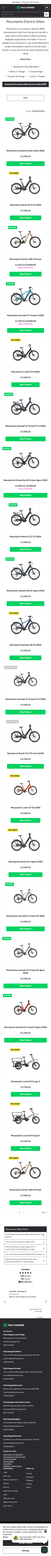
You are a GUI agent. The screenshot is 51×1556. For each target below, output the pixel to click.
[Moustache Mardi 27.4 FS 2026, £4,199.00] (25, 185)
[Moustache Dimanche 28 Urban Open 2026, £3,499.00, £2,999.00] (25, 460)
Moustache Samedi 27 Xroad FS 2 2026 (25, 426)
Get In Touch (7, 1506)
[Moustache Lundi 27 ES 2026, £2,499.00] (25, 788)
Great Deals (7, 1464)
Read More (25, 59)
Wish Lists (7, 1476)
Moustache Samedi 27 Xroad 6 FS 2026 (25, 699)
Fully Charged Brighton (11, 1419)
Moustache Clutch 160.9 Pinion (25, 259)
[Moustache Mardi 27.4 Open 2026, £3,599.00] (25, 842)
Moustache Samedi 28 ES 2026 (26, 645)
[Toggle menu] (4, 7)
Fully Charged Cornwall (12, 1368)
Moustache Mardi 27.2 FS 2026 (25, 536)
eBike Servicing (8, 1498)
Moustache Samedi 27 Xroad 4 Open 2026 (25, 1027)
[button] (25, 98)
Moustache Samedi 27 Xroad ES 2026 (25, 916)
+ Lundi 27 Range (36, 76)
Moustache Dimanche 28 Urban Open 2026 (25, 480)
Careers (6, 1484)
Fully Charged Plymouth (12, 1436)
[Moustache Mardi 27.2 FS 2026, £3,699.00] (25, 516)
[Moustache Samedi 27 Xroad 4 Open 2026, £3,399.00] (25, 1007)
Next (44, 1212)
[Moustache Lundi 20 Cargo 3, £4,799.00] (25, 1061)
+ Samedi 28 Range (15, 76)
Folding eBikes (8, 1462)
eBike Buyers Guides (10, 1491)
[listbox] (40, 111)
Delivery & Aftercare (10, 1480)
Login (5, 1472)
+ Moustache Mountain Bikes (25, 67)
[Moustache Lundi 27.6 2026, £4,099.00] (25, 352)
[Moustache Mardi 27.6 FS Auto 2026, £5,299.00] (25, 733)
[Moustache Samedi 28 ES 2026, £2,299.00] (25, 625)
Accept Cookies (25, 1543)
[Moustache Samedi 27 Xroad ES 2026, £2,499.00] (25, 896)
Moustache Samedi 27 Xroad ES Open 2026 (25, 971)
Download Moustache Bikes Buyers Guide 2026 (25, 84)
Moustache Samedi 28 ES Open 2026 (25, 590)
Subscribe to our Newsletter (13, 1455)
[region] (25, 1301)
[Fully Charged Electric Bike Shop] (25, 7)
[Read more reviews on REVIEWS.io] (25, 1282)
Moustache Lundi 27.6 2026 (25, 371)
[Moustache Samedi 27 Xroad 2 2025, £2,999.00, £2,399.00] (25, 295)
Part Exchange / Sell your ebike (14, 1457)
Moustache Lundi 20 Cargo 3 (25, 1081)
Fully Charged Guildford (12, 1352)
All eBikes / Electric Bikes (12, 1466)
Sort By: (29, 111)
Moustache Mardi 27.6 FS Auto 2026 (25, 753)
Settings (25, 1550)
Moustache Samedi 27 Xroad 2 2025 (25, 315)
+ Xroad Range (35, 71)
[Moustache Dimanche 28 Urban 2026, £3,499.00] (25, 131)
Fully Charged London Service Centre (16, 1402)
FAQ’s (5, 1495)
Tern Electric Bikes (9, 1459)
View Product (25, 163)
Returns (6, 1487)
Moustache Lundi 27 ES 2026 (25, 807)
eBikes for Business (10, 1502)
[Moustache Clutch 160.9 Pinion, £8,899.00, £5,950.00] (25, 239)
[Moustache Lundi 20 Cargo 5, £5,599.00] (25, 1115)
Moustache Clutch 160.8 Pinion (25, 1189)
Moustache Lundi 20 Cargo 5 (25, 1135)
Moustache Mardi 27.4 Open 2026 (26, 861)
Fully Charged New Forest (12, 1385)
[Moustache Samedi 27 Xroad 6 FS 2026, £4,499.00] (25, 679)
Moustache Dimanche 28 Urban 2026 (26, 150)
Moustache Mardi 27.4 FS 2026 (25, 205)
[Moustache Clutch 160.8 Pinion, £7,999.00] (25, 1170)
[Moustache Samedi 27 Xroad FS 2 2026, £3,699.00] (25, 406)
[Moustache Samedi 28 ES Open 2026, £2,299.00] (25, 571)
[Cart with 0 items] (47, 8)
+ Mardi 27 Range (16, 71)
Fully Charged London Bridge (14, 1335)
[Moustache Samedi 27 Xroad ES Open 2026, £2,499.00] (25, 950)
